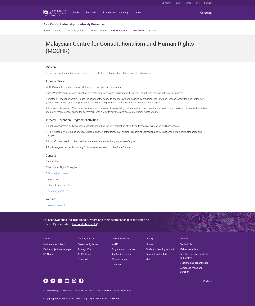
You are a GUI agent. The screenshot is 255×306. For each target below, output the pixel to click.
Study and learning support (160, 249)
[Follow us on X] (60, 281)
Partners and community (115, 12)
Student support (120, 259)
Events (188, 3)
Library (149, 244)
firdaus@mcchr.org (58, 173)
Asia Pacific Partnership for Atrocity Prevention (74, 24)
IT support (82, 259)
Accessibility (81, 298)
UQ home (166, 3)
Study (76, 12)
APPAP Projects (119, 30)
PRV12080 (126, 290)
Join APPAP (138, 30)
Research (91, 12)
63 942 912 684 (86, 290)
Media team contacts (54, 244)
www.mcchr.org (54, 205)
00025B (107, 290)
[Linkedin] (52, 281)
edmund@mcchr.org (58, 191)
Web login (207, 281)
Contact (208, 3)
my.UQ (115, 244)
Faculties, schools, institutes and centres (194, 256)
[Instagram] (74, 281)
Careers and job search (89, 244)
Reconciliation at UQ (85, 224)
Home (46, 30)
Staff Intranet (84, 254)
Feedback (114, 298)
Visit (148, 259)
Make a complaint (189, 249)
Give (198, 3)
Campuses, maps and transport (191, 270)
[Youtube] (67, 281)
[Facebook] (45, 281)
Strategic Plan (84, 249)
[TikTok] (81, 281)
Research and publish (157, 254)
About (138, 12)
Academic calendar (121, 254)
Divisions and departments (194, 263)
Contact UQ (186, 244)
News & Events (98, 30)
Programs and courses (123, 249)
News (177, 3)
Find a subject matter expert (57, 249)
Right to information (99, 298)
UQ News (48, 254)
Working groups (76, 30)
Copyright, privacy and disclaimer (58, 298)
